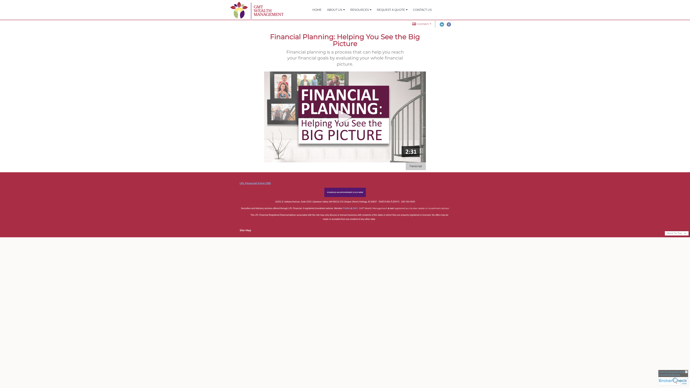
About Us (334, 9)
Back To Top (675, 233)
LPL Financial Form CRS (255, 183)
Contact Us (422, 9)
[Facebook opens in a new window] (449, 25)
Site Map (245, 230)
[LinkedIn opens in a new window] (442, 25)
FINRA (347, 208)
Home (317, 9)
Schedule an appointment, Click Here (345, 192)
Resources (359, 9)
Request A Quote (391, 9)
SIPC (355, 208)
